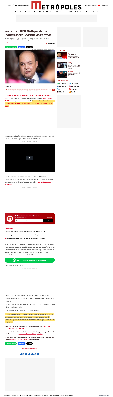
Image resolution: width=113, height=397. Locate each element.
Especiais (95, 11)
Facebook (62, 86)
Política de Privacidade (26, 395)
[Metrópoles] (56, 5)
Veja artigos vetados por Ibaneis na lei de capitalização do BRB (25, 235)
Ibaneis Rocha (29, 348)
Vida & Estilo (69, 11)
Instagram (75, 86)
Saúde (76, 11)
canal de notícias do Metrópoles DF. (31, 334)
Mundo (52, 11)
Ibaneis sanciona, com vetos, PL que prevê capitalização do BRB (25, 238)
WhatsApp (63, 83)
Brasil (35, 11)
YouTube (74, 89)
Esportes (88, 11)
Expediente (14, 395)
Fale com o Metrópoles (67, 395)
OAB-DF (35, 348)
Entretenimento (60, 11)
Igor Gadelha (70, 53)
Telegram (74, 83)
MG (47, 11)
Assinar (48, 220)
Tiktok (61, 92)
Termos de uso (37, 395)
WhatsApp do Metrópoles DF (20, 339)
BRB (23, 348)
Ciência (82, 11)
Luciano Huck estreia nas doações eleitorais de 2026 (74, 74)
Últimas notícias (19, 11)
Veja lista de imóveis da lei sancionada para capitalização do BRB (25, 231)
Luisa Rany (7, 42)
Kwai (73, 92)
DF (40, 11)
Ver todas (49, 217)
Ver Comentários (29, 354)
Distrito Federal (9, 28)
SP (43, 11)
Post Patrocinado (54, 395)
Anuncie (46, 395)
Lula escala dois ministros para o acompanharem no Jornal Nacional (73, 57)
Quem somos (7, 395)
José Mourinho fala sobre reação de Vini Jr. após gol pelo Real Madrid (74, 66)
